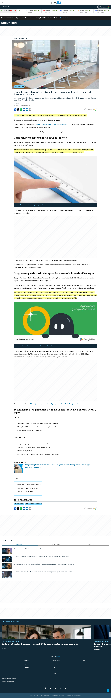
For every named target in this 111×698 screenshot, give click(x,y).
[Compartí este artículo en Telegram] (27, 109)
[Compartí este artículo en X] (18, 109)
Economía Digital (55, 660)
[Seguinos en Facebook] (50, 688)
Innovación (55, 664)
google (39, 504)
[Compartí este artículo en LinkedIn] (24, 109)
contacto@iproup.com (8, 681)
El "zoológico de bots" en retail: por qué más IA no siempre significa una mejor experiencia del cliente (44, 564)
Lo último (26, 660)
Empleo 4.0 (27, 664)
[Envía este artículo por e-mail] (30, 109)
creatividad (29, 504)
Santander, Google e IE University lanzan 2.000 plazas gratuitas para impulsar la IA (40, 644)
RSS (55, 673)
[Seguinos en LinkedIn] (55, 688)
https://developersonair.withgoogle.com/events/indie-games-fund (55, 404)
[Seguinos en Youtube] (65, 688)
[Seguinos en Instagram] (45, 688)
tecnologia (19, 504)
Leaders (27, 667)
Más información (65, 18)
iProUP (17, 103)
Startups (84, 664)
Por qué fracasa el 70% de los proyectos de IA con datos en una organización (37, 549)
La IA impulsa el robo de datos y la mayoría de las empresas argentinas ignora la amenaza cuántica (43, 572)
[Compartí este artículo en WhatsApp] (21, 109)
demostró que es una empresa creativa (52, 124)
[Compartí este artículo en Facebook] (15, 109)
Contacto (55, 667)
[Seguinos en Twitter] (60, 688)
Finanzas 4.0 (84, 660)
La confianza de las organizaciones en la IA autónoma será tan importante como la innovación (41, 556)
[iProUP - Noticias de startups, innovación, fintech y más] (55, 2)
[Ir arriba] (108, 690)
